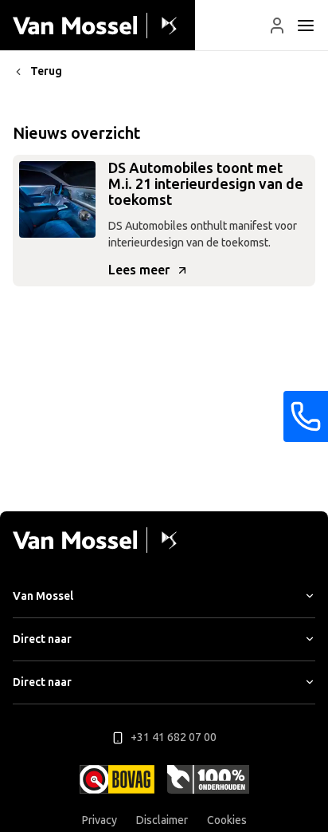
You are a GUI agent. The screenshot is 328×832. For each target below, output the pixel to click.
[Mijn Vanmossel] (277, 25)
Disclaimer (162, 820)
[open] (305, 25)
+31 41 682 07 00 (174, 737)
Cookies (227, 820)
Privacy (99, 820)
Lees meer (139, 270)
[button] (277, 25)
